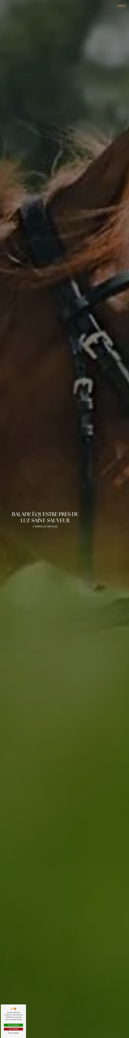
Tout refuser (13, 1029)
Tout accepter (13, 1025)
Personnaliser (13, 1033)
